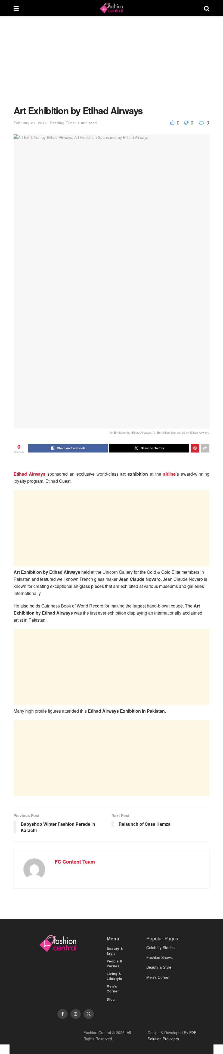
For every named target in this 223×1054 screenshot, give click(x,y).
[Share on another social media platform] (205, 448)
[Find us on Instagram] (75, 1014)
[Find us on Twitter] (88, 1014)
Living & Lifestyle (114, 976)
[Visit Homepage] (111, 8)
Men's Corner (158, 977)
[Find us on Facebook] (62, 1014)
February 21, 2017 (30, 122)
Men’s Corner (113, 989)
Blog (111, 999)
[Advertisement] (111, 65)
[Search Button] (206, 8)
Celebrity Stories (160, 947)
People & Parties (115, 963)
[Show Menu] (16, 8)
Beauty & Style (115, 951)
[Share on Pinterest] (195, 448)
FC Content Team (75, 861)
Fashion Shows (159, 957)
